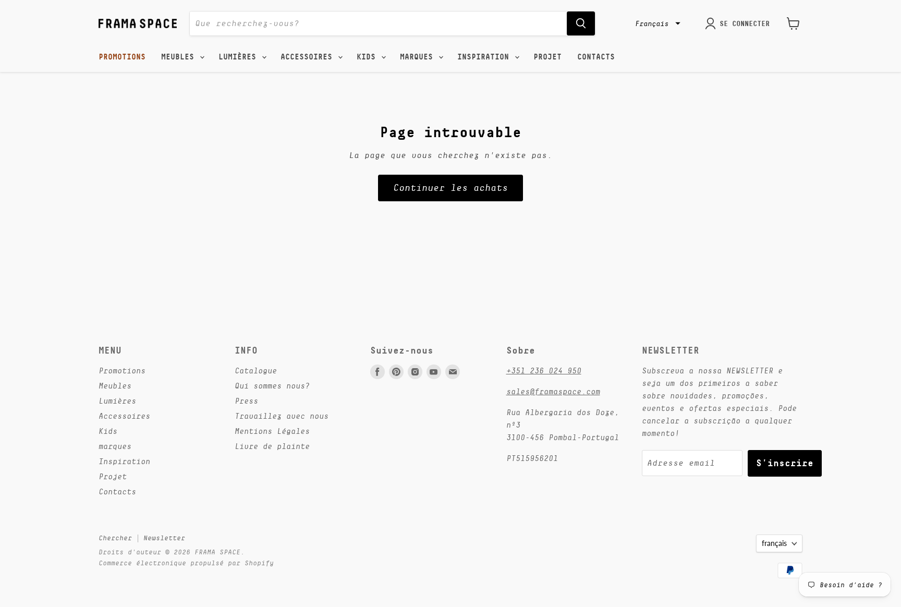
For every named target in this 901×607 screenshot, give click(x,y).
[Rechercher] (581, 23)
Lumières (239, 57)
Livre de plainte (272, 446)
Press (246, 400)
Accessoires (309, 57)
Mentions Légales (272, 431)
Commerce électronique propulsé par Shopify (186, 563)
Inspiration (485, 57)
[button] (656, 23)
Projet (547, 57)
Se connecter (745, 23)
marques (418, 57)
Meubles (180, 57)
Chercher (115, 538)
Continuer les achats (450, 188)
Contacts (596, 57)
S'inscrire (784, 462)
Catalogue (256, 370)
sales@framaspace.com (553, 391)
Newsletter (164, 538)
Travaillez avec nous (281, 415)
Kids (368, 57)
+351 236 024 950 (543, 370)
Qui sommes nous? (272, 385)
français (774, 543)
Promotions (122, 57)
